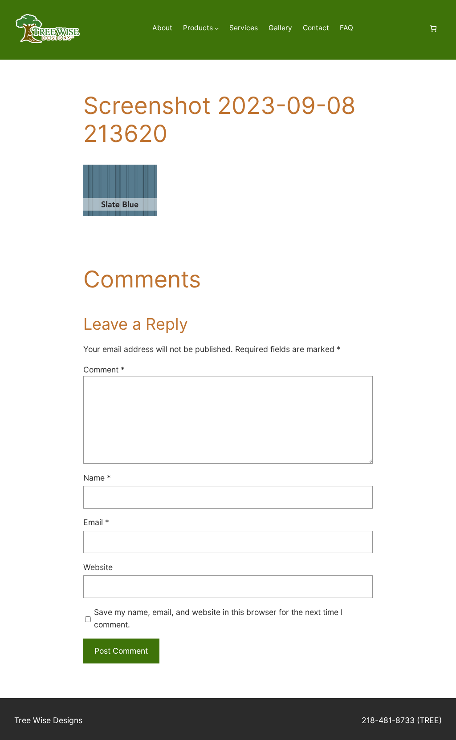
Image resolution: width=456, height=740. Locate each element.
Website (98, 567)
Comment (104, 369)
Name (97, 477)
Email (96, 522)
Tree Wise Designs (48, 720)
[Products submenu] (217, 28)
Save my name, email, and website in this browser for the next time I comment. (218, 618)
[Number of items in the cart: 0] (433, 28)
